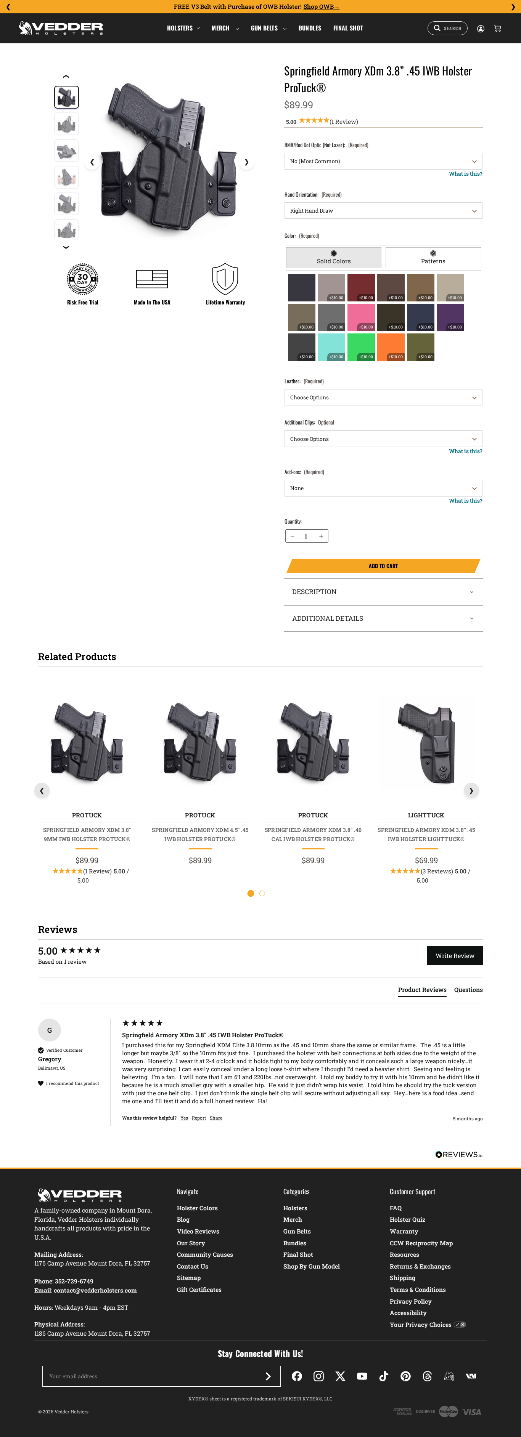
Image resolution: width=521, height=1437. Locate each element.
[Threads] (427, 1376)
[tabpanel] (383, 317)
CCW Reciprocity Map (421, 1243)
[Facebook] (297, 1376)
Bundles (310, 27)
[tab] (334, 258)
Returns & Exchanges (420, 1266)
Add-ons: (304, 472)
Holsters (180, 27)
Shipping (402, 1278)
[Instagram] (318, 1376)
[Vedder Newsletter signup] (268, 1376)
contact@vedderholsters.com (95, 1290)
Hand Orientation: (313, 194)
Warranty (404, 1231)
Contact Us (192, 1266)
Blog (183, 1219)
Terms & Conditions (418, 1289)
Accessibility (408, 1313)
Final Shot (348, 27)
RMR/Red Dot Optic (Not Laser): (326, 145)
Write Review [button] (455, 956)
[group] (78, 951)
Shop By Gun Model (311, 1266)
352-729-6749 (74, 1281)
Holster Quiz (407, 1219)
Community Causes (205, 1254)
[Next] (513, 7)
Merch (222, 27)
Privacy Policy (411, 1301)
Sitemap (189, 1278)
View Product (87, 744)
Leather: (304, 381)
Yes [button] (184, 1118)
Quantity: (293, 521)
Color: (302, 235)
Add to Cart (342, 566)
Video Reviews (198, 1231)
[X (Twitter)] (340, 1376)
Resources (404, 1254)
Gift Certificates (199, 1289)
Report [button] (199, 1118)
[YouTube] (362, 1376)
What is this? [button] (465, 173)
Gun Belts (265, 27)
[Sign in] (480, 28)
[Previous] (8, 7)
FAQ (396, 1208)
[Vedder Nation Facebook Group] (471, 1376)
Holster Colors (197, 1208)
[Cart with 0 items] (497, 28)
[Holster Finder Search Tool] (447, 28)
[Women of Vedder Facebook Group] (449, 1376)
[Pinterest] (405, 1376)
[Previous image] (92, 162)
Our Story (191, 1243)
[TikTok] (384, 1376)
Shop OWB (319, 6)
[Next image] (246, 162)
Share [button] (216, 1118)
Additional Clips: (309, 422)
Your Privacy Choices (421, 1324)
